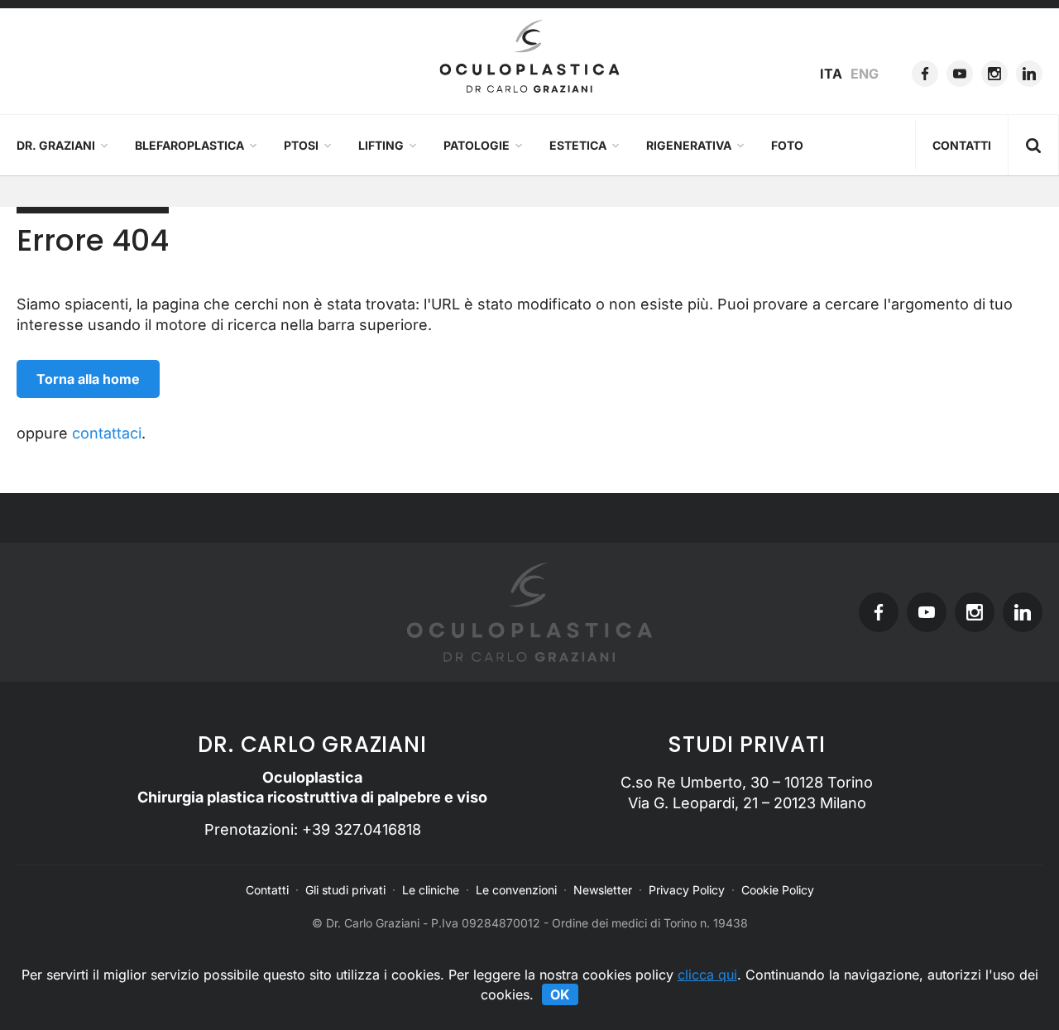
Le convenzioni (516, 890)
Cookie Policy (777, 890)
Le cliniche (430, 890)
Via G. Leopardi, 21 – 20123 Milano (747, 803)
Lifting (381, 145)
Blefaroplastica (189, 145)
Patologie (476, 145)
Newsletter (602, 890)
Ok (560, 994)
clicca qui (707, 974)
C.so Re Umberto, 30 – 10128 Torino (747, 782)
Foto (787, 145)
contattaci (106, 433)
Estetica (577, 145)
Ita (831, 73)
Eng (865, 73)
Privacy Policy (687, 890)
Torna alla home (88, 379)
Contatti (961, 145)
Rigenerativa (688, 145)
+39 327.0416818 (361, 829)
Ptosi (301, 145)
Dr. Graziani (56, 145)
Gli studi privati (345, 890)
